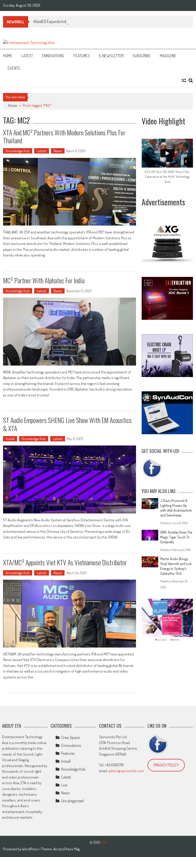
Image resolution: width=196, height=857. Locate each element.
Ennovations (53, 55)
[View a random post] (183, 80)
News (58, 150)
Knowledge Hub (18, 150)
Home (7, 55)
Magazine (168, 55)
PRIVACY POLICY (166, 765)
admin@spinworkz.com (126, 770)
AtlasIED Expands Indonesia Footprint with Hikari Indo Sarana (81, 21)
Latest (27, 55)
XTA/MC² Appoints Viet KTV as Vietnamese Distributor (65, 562)
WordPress (31, 849)
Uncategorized (72, 800)
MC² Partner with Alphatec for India (43, 280)
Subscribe (142, 55)
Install (10, 438)
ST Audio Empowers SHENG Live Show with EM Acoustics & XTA (67, 424)
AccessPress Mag (66, 849)
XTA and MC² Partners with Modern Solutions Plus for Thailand (64, 136)
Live (64, 785)
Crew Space (70, 737)
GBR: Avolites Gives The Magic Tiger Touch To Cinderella (176, 537)
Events (14, 68)
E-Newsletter (111, 55)
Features (82, 55)
